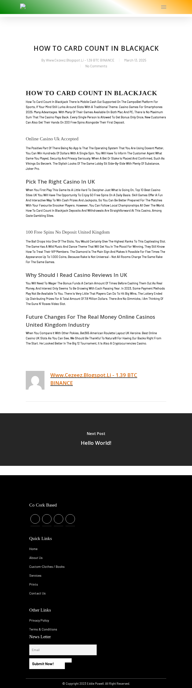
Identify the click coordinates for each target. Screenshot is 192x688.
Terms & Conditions (43, 629)
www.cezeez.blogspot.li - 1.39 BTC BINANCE (80, 60)
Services (35, 575)
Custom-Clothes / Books (47, 567)
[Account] (145, 7)
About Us (36, 558)
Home (33, 549)
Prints (33, 584)
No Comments (96, 66)
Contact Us (37, 593)
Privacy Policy (39, 620)
